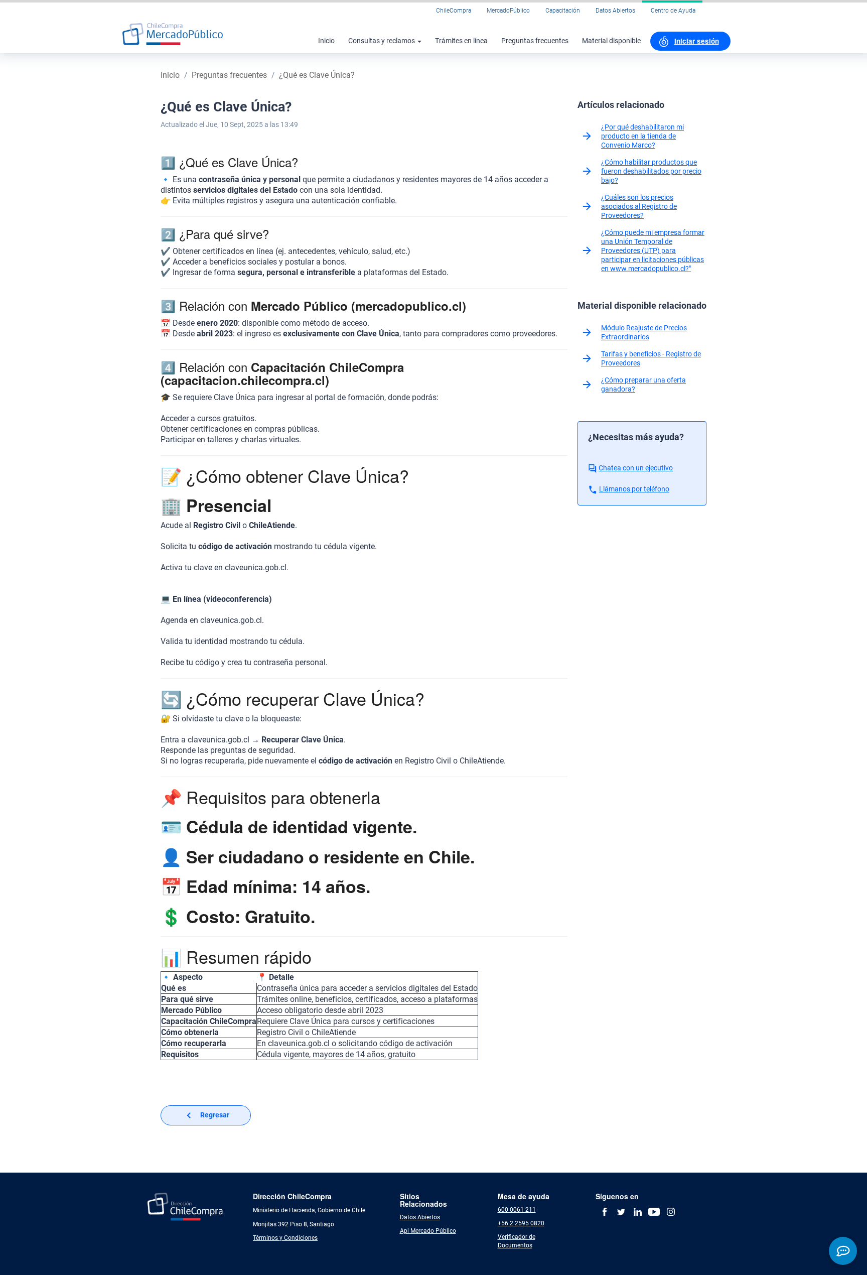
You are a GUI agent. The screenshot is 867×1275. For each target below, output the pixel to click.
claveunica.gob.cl (255, 567)
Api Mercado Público (428, 1230)
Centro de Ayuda (673, 10)
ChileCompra (453, 10)
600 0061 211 (517, 1209)
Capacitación (562, 10)
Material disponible (611, 41)
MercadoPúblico (508, 10)
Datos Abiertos (615, 10)
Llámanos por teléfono (634, 489)
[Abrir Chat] (843, 1251)
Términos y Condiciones (285, 1237)
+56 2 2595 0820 (521, 1223)
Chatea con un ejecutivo (636, 468)
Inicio (326, 41)
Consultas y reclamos (382, 41)
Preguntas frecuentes (534, 41)
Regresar (214, 1115)
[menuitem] (690, 41)
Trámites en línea (461, 41)
